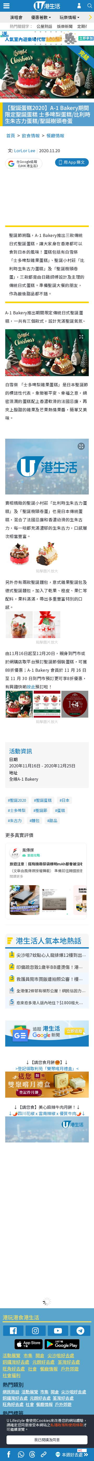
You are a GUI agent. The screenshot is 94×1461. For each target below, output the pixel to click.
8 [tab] (40, 38)
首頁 (10, 135)
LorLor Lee (24, 150)
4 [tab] (51, 31)
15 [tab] (45, 44)
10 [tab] (51, 38)
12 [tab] (61, 38)
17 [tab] (56, 44)
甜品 (53, 820)
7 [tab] (35, 38)
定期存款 (85, 26)
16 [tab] (51, 44)
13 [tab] (35, 44)
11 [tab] (56, 38)
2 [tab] (40, 31)
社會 (32, 1368)
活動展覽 (11, 1355)
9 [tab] (45, 38)
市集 (28, 1355)
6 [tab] (61, 31)
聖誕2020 (18, 800)
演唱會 (16, 17)
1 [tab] (35, 31)
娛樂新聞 (65, 26)
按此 (31, 686)
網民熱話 (11, 1392)
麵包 (35, 820)
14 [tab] (40, 44)
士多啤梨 (18, 810)
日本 (65, 800)
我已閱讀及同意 (47, 1439)
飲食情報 (31, 135)
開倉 (40, 1355)
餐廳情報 (55, 135)
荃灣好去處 (69, 1362)
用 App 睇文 (74, 162)
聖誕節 (41, 810)
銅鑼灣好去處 (16, 1362)
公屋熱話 (44, 26)
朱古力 (16, 820)
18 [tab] (61, 44)
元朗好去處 (43, 1362)
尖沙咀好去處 (61, 1355)
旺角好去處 (14, 1368)
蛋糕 (61, 810)
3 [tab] (45, 31)
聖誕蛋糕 (44, 800)
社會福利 (11, 1375)
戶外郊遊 (70, 1368)
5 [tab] (56, 31)
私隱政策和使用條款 (66, 1424)
